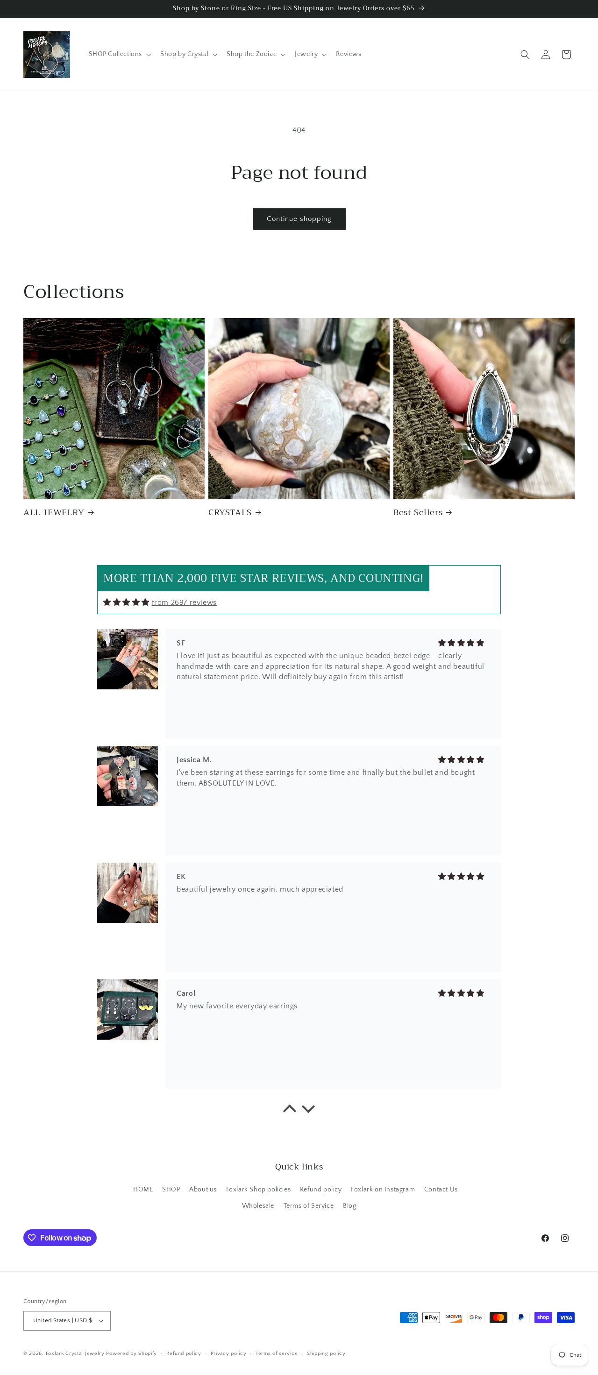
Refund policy (321, 1189)
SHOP (171, 1189)
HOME (143, 1189)
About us (203, 1189)
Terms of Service (309, 1206)
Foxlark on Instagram (383, 1189)
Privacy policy (229, 1353)
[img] (126, 602)
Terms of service (277, 1353)
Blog (349, 1206)
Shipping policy (326, 1353)
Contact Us (441, 1189)
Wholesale (258, 1206)
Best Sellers (417, 512)
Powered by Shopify (131, 1353)
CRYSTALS (230, 512)
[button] (119, 54)
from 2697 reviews (184, 602)
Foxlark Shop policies (258, 1189)
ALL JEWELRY (54, 512)
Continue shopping (299, 219)
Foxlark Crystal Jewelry (75, 1353)
